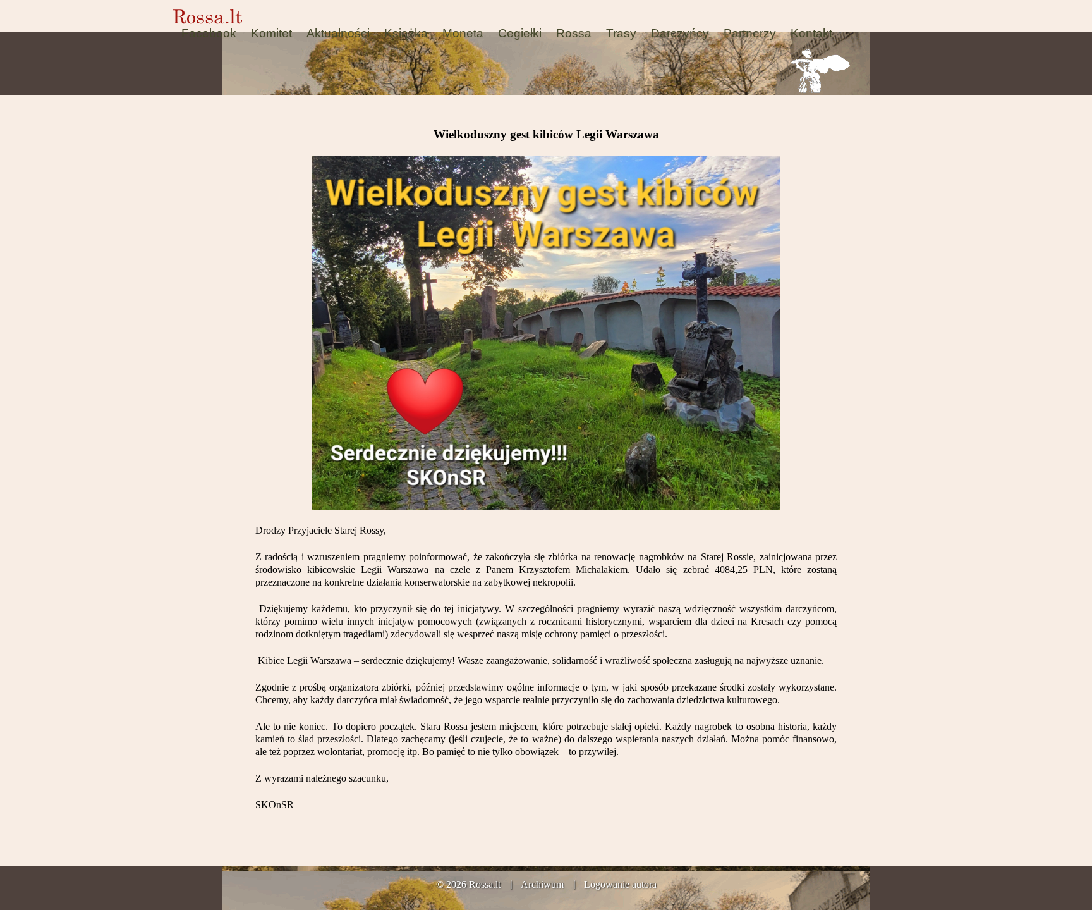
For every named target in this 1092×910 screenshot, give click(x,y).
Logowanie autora (620, 884)
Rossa (574, 33)
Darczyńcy (680, 33)
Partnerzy (750, 33)
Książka (406, 33)
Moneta (462, 33)
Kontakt (811, 33)
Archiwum (542, 884)
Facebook (208, 33)
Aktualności (338, 33)
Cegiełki (520, 33)
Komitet (271, 33)
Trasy (621, 33)
